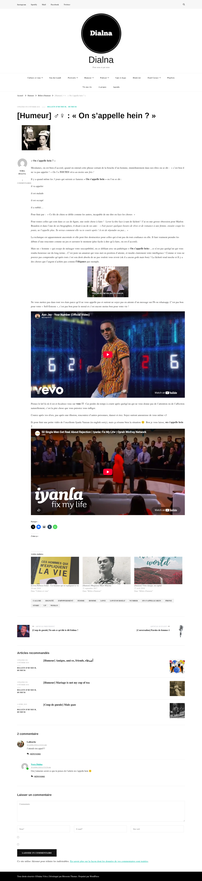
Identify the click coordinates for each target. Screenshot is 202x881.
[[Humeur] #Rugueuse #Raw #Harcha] (107, 570)
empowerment (65, 601)
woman (54, 605)
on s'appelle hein (151, 601)
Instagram (21, 4)
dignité (49, 601)
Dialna (101, 60)
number (134, 601)
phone (168, 601)
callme (37, 601)
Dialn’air (137, 77)
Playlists (171, 77)
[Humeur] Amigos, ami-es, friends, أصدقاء (68, 660)
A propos (102, 87)
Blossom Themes (69, 876)
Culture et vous (34, 77)
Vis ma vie (87, 87)
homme (92, 601)
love (103, 601)
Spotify (34, 4)
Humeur (88, 77)
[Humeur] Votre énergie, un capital (148, 585)
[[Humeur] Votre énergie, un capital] (158, 570)
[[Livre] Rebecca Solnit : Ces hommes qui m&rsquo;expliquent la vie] (55, 570)
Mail (44, 4)
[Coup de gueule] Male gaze (59, 705)
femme (81, 601)
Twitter (67, 4)
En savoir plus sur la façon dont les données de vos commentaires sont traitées (109, 861)
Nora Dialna (22, 172)
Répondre (35, 754)
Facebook (55, 4)
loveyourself (117, 601)
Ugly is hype (120, 77)
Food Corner (153, 77)
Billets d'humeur (56, 107)
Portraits (72, 77)
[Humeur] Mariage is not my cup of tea (66, 683)
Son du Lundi (55, 77)
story (36, 605)
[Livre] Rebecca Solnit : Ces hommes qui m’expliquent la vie (55, 585)
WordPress (94, 876)
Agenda (116, 87)
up (45, 605)
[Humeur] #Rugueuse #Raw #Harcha (97, 585)
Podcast (103, 77)
